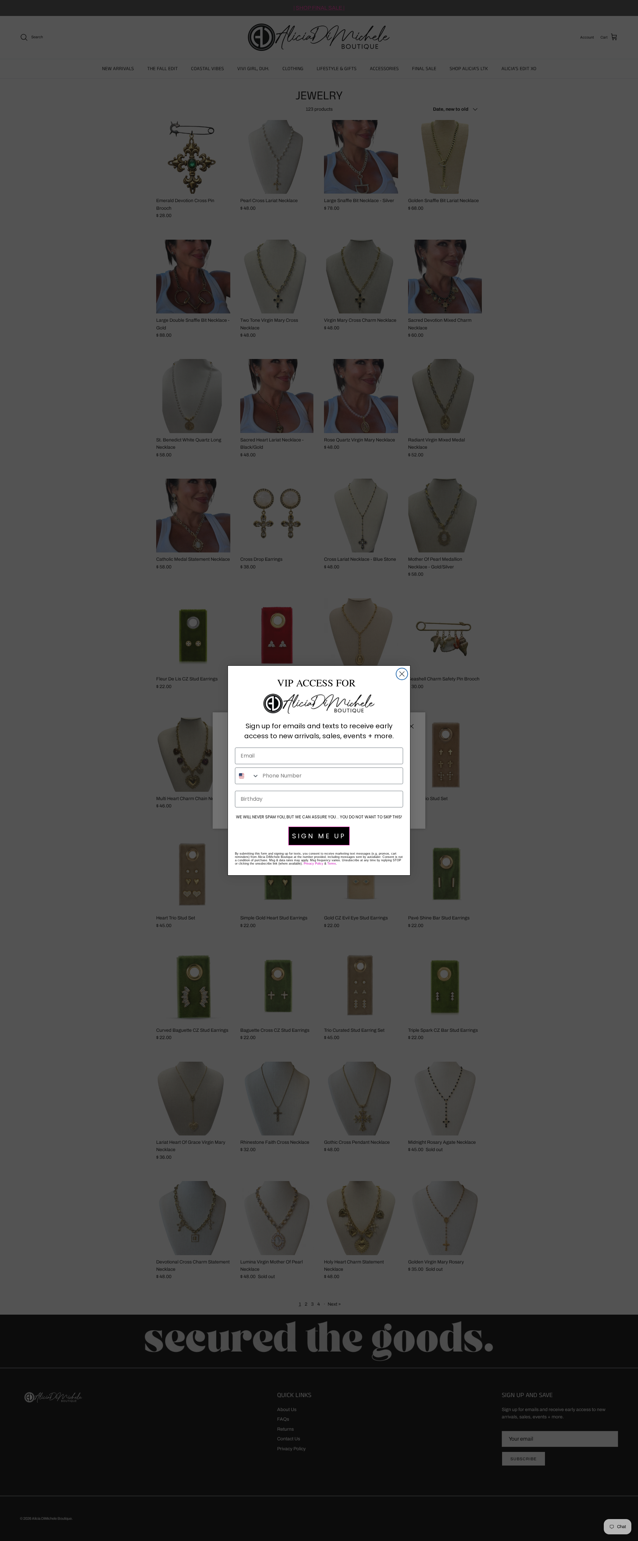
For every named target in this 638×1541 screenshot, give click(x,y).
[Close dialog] (402, 674)
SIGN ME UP (319, 836)
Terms (331, 863)
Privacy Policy (313, 863)
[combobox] (247, 776)
